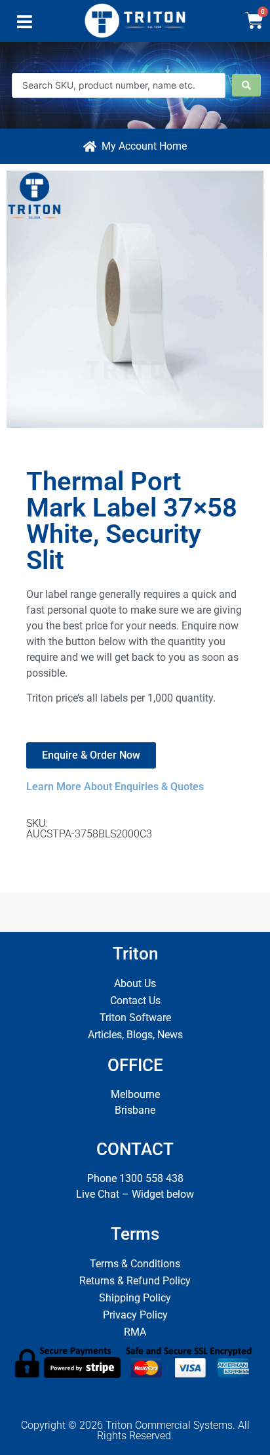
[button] (24, 25)
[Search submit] (246, 85)
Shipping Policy (135, 1298)
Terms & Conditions (135, 1263)
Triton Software (135, 1017)
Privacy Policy (135, 1315)
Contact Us (135, 1000)
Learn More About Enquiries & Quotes (115, 786)
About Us (135, 983)
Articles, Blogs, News (135, 1034)
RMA (135, 1332)
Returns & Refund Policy (135, 1281)
